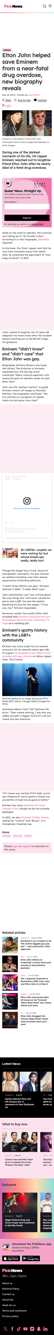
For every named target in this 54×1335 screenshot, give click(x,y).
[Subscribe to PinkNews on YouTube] (25, 1329)
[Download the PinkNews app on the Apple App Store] (11, 1258)
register (26, 846)
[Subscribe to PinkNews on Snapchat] (39, 1329)
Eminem (28, 835)
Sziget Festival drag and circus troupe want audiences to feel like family (20, 1223)
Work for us (9, 1305)
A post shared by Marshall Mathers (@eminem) (27, 538)
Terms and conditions (14, 1310)
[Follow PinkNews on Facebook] (12, 1329)
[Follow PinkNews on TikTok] (19, 1329)
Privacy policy (10, 1316)
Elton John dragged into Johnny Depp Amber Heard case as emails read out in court (34, 1020)
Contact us (8, 1294)
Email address (14, 202)
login (15, 846)
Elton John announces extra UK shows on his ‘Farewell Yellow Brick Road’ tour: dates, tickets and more (36, 1001)
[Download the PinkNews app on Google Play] (31, 1258)
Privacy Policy (37, 224)
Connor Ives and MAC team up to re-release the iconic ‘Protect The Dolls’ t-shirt (19, 1162)
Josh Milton (34, 95)
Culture (7, 50)
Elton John (17, 835)
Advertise (7, 1299)
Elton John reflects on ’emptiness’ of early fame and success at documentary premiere (36, 963)
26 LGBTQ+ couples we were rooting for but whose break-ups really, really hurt (36, 555)
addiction (6, 835)
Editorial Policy (10, 1288)
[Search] (44, 6)
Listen (8, 105)
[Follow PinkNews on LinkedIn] (45, 1329)
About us (7, 1283)
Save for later (24, 100)
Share (8, 100)
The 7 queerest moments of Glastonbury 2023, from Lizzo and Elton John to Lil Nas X (35, 981)
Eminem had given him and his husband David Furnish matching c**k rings (26, 620)
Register (27, 218)
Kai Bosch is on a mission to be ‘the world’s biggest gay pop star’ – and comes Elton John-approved (36, 945)
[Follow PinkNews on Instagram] (32, 1329)
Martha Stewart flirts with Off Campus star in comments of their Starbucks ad (19, 1103)
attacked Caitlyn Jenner (34, 817)
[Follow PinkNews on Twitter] (5, 1329)
